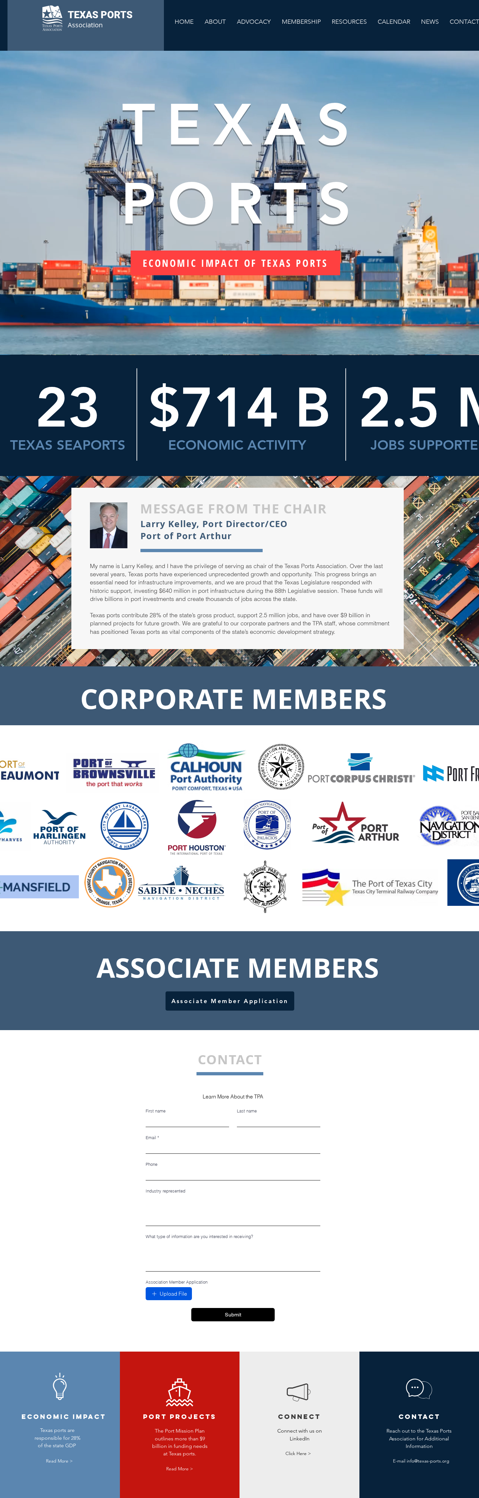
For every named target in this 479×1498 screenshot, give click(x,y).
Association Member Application (177, 1282)
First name (156, 1110)
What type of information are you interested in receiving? (199, 1236)
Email (152, 1137)
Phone (151, 1164)
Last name (247, 1110)
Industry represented (165, 1190)
